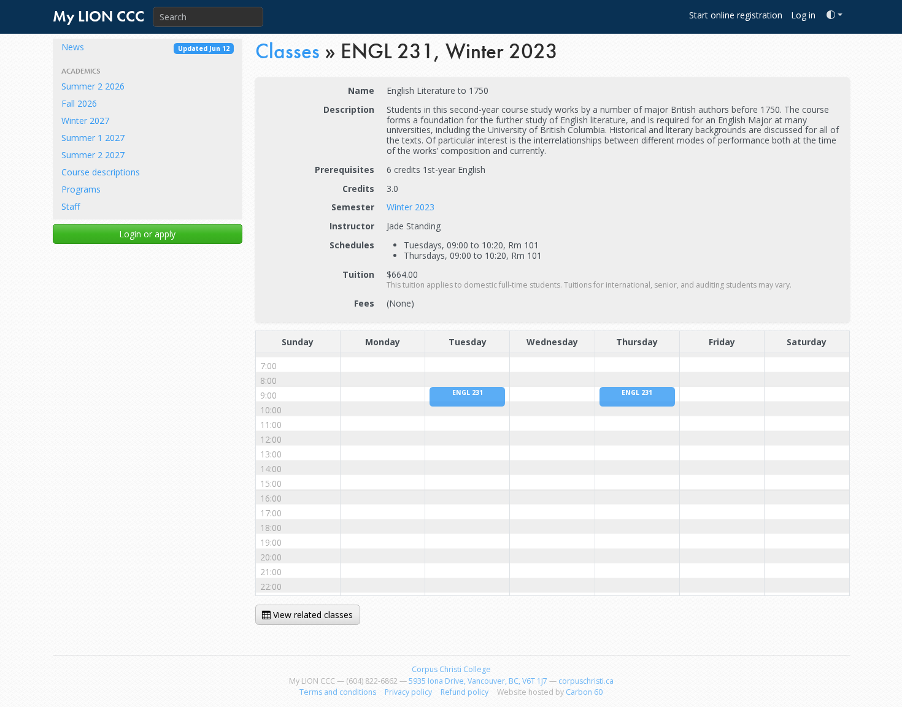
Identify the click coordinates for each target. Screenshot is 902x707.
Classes (287, 51)
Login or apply (147, 234)
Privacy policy (408, 692)
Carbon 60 (584, 692)
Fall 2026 (79, 103)
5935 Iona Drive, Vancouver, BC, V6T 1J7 (478, 681)
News (145, 47)
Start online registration (735, 15)
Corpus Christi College (451, 669)
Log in (803, 15)
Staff (70, 206)
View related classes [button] (312, 615)
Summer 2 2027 (93, 155)
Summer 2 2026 (93, 86)
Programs (81, 189)
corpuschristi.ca (586, 681)
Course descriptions (100, 172)
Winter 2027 (85, 120)
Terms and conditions (337, 692)
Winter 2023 (410, 207)
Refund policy (464, 692)
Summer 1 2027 (93, 137)
